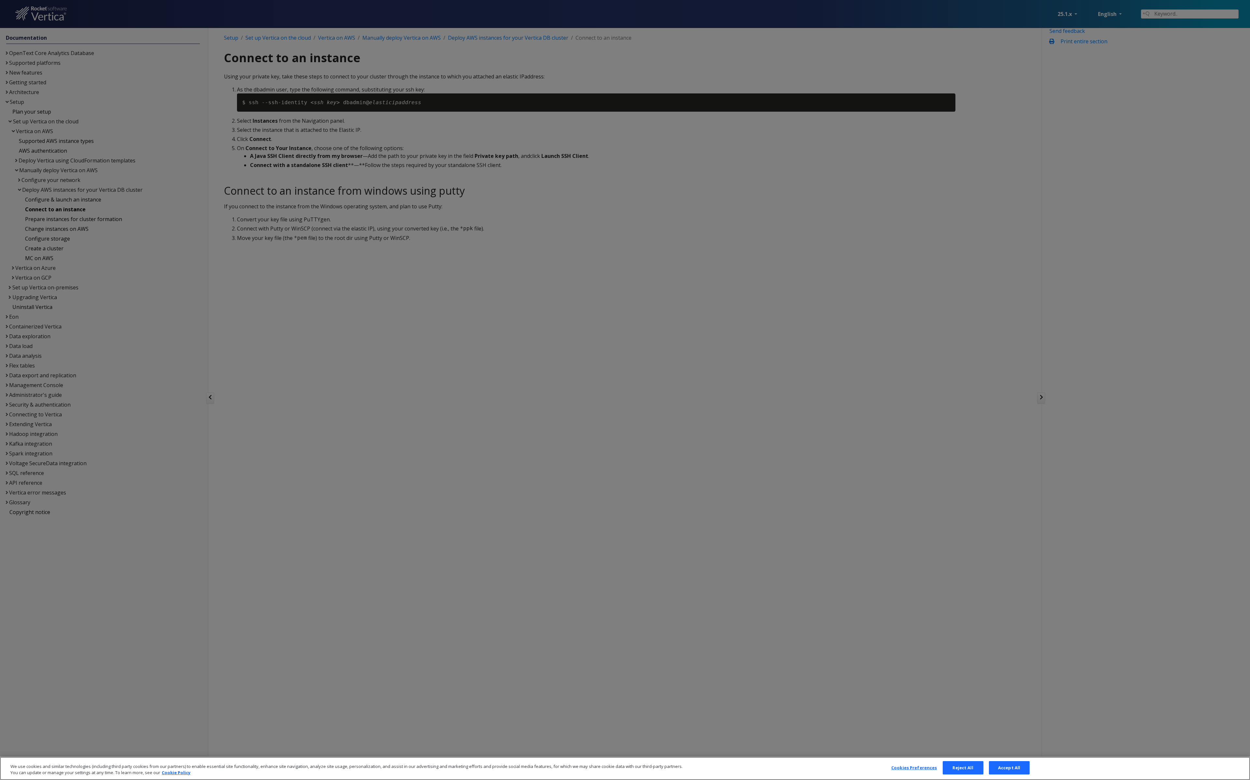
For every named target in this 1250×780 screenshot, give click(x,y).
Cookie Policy (176, 773)
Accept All (1009, 768)
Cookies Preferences (914, 768)
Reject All (962, 768)
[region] (625, 768)
